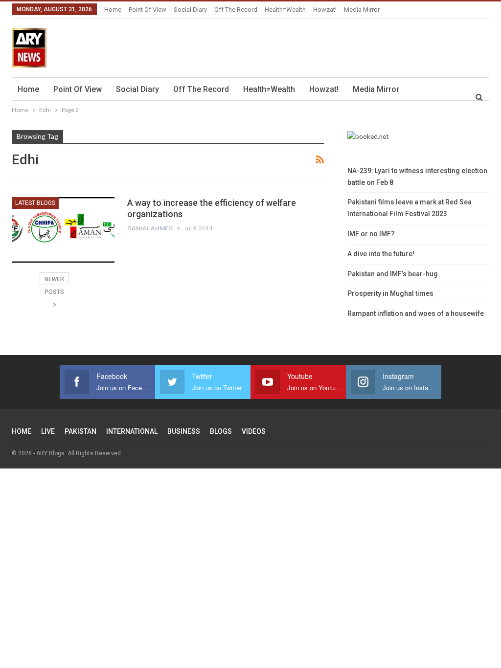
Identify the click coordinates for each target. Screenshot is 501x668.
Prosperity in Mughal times (390, 293)
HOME (21, 431)
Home (112, 9)
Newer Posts (54, 280)
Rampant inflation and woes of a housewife (415, 313)
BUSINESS (183, 431)
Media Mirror (362, 9)
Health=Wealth (285, 9)
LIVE (48, 431)
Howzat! (325, 9)
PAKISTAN (80, 431)
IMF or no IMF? (371, 234)
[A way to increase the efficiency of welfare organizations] (63, 230)
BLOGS (221, 431)
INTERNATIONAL (132, 431)
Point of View (147, 9)
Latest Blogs (35, 203)
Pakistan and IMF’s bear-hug (392, 274)
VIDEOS (254, 431)
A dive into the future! (380, 254)
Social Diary (190, 9)
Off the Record (235, 9)
